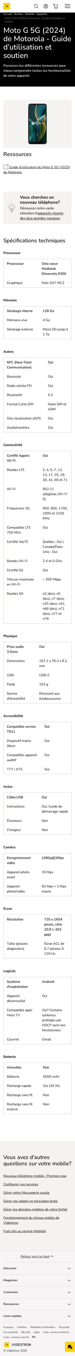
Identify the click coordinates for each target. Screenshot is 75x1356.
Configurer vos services (20, 1184)
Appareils (41, 14)
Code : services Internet (56, 1332)
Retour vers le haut (35, 1256)
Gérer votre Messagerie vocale (26, 1192)
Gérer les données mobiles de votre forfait (35, 1209)
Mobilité (29, 14)
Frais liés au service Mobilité (24, 1231)
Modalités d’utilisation (42, 1327)
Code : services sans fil (16, 1337)
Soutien (18, 14)
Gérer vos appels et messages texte (30, 1201)
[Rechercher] (36, 6)
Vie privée (64, 1327)
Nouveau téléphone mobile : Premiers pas (34, 1176)
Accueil (7, 14)
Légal (36, 1332)
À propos (8, 1327)
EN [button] (33, 1337)
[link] (10, 6)
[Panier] (55, 6)
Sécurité (25, 1332)
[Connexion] (46, 6)
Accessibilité (10, 1332)
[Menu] (67, 6)
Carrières (22, 1327)
